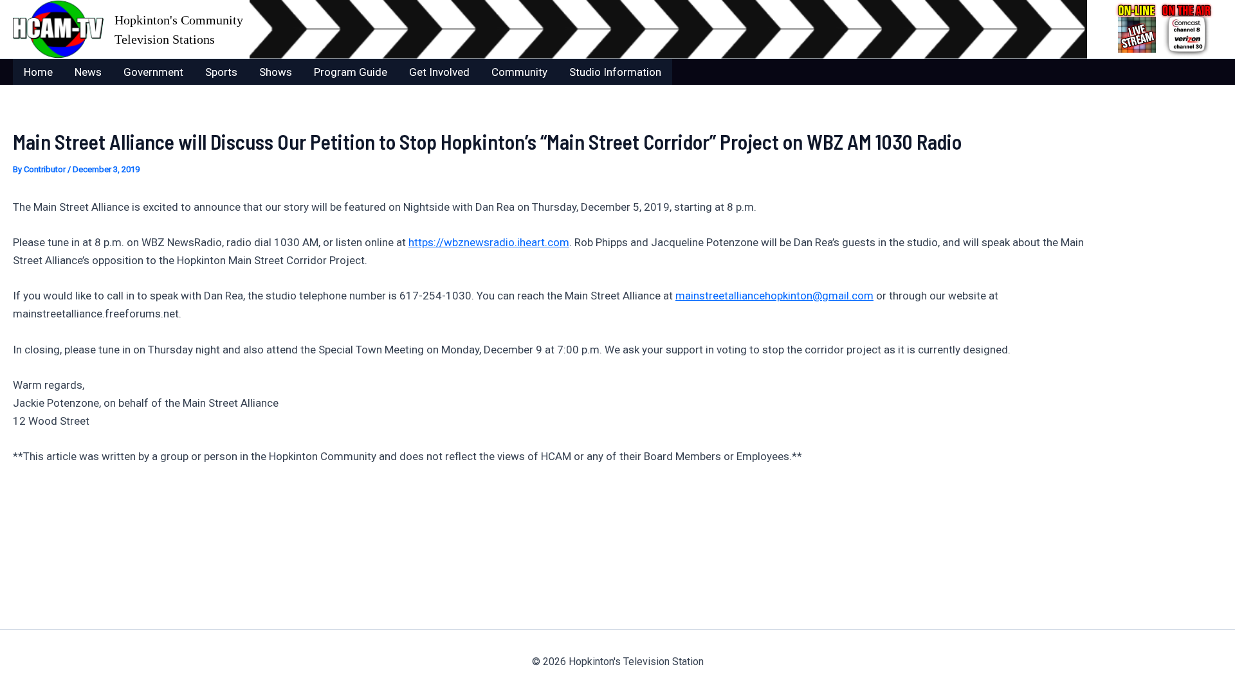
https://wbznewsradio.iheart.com (488, 242)
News (88, 72)
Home (38, 72)
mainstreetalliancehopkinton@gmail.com (774, 295)
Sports (221, 72)
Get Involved (439, 72)
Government (153, 72)
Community (519, 72)
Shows (275, 72)
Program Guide (350, 72)
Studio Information (615, 72)
